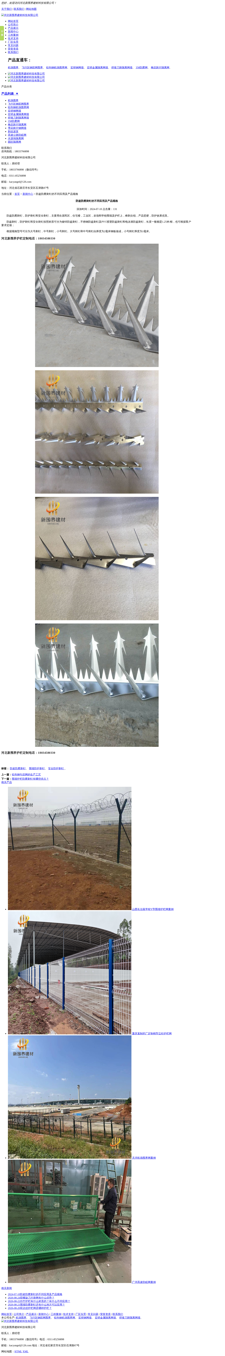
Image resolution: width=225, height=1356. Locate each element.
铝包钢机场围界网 (56, 67)
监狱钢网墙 (77, 67)
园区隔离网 (14, 141)
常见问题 (13, 45)
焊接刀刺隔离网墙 (121, 67)
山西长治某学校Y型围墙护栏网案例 (152, 909)
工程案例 (13, 35)
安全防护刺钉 (56, 768)
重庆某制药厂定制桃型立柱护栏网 (151, 1033)
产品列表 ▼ (10, 93)
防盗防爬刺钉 (18, 768)
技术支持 (13, 38)
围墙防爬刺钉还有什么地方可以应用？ (36, 1304)
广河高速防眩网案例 (143, 1282)
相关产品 (6, 782)
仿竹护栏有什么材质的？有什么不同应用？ (39, 1301)
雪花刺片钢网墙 (17, 128)
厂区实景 (13, 41)
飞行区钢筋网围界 (32, 67)
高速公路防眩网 (17, 135)
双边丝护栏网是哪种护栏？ (30, 1308)
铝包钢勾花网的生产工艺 (26, 774)
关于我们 (6, 9)
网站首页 (13, 21)
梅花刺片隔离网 (160, 67)
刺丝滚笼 (13, 131)
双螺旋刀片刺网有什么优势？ (31, 1297)
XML (25, 1351)
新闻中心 (13, 31)
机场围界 (13, 67)
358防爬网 (142, 67)
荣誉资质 (13, 48)
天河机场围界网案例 (143, 1157)
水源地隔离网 (16, 138)
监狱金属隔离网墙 (97, 67)
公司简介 (13, 24)
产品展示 (13, 28)
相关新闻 (6, 1288)
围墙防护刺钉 (37, 768)
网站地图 (31, 9)
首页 (17, 194)
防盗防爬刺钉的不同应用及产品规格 (35, 1294)
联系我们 (19, 9)
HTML (18, 1351)
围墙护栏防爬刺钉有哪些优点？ (30, 778)
